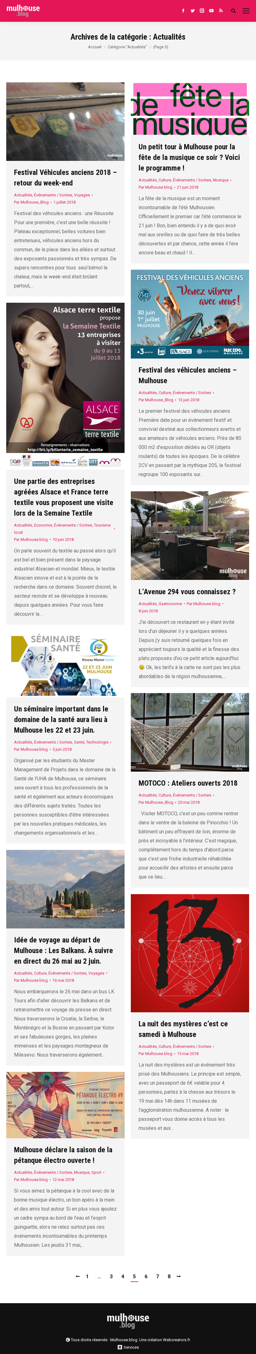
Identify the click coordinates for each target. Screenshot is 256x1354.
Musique (221, 180)
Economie (43, 525)
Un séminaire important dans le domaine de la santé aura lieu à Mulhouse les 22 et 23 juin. (61, 720)
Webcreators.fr (176, 1339)
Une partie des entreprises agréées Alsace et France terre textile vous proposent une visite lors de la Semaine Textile (63, 497)
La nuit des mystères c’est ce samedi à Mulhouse (183, 1029)
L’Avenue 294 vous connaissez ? (187, 591)
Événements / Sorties (53, 195)
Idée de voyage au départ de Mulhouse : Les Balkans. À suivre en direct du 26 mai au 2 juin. (63, 951)
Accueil (94, 47)
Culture (165, 180)
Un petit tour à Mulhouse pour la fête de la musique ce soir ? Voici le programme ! (189, 157)
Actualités (23, 195)
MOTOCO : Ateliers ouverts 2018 (188, 783)
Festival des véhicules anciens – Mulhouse (188, 375)
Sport (96, 1172)
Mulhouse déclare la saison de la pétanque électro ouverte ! (63, 1155)
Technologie (97, 742)
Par (31, 202)
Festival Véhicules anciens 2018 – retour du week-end (65, 177)
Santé (79, 742)
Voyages (82, 195)
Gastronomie (170, 603)
